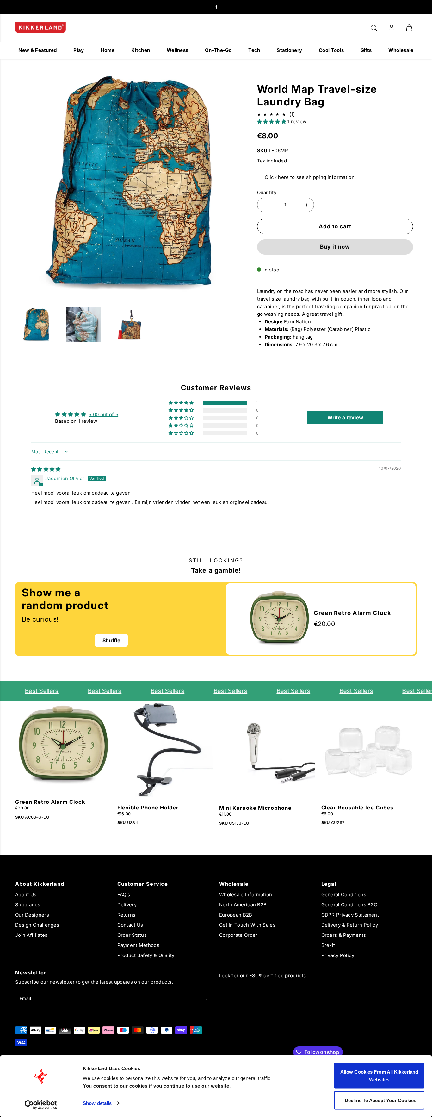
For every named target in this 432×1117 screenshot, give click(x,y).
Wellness (177, 50)
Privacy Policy (338, 955)
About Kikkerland (39, 884)
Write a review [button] (345, 417)
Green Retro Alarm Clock (50, 802)
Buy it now (335, 247)
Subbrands (27, 905)
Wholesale (401, 50)
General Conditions (343, 895)
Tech (254, 50)
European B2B (235, 915)
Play (78, 50)
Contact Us (130, 925)
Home (107, 50)
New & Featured (37, 50)
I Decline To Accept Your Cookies (379, 1100)
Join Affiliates (31, 935)
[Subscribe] (207, 998)
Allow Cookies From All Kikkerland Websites (379, 1075)
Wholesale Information (245, 895)
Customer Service (142, 884)
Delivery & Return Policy (349, 925)
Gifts (366, 50)
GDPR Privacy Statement (350, 915)
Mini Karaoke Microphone (255, 808)
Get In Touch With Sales (247, 925)
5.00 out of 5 (103, 414)
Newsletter (30, 972)
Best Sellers (31, 691)
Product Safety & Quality (146, 955)
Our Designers (32, 915)
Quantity (266, 192)
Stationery (289, 50)
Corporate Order (238, 935)
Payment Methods (138, 945)
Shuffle (111, 641)
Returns (126, 915)
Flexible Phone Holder (148, 807)
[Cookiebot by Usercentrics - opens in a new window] (41, 1104)
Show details (97, 1103)
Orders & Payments (343, 935)
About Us (25, 895)
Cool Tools (331, 50)
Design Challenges (37, 925)
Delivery (127, 905)
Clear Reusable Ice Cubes (357, 807)
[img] (46, 469)
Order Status (132, 935)
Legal (328, 884)
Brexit (328, 945)
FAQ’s (123, 895)
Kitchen (140, 50)
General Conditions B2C (349, 905)
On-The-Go (218, 50)
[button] (373, 27)
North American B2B (243, 905)
